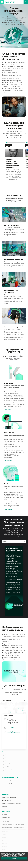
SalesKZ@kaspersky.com (14, 732)
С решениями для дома (9, 752)
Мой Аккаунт (26, 2)
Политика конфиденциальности (7, 824)
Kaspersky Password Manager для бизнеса (11, 803)
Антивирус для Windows (7, 786)
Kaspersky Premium (6, 760)
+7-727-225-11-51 (11, 728)
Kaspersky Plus (5, 757)
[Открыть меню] (2, 2)
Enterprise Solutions (6, 800)
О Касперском (6, 811)
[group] (14, 165)
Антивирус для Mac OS (7, 783)
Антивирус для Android (7, 780)
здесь (17, 856)
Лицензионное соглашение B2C (7, 827)
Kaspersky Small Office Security (9, 797)
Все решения (5, 772)
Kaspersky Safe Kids (6, 763)
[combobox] (20, 2)
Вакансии (3, 849)
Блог (2, 840)
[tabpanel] (14, 581)
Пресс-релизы (4, 846)
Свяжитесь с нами (6, 817)
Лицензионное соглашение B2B (19, 827)
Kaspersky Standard (6, 754)
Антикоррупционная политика (19, 824)
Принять (14, 858)
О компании (4, 814)
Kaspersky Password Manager (8, 769)
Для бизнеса (5, 794)
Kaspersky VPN (5, 766)
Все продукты (5, 806)
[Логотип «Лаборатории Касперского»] (10, 2)
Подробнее (7, 409)
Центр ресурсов (4, 843)
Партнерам (4, 837)
